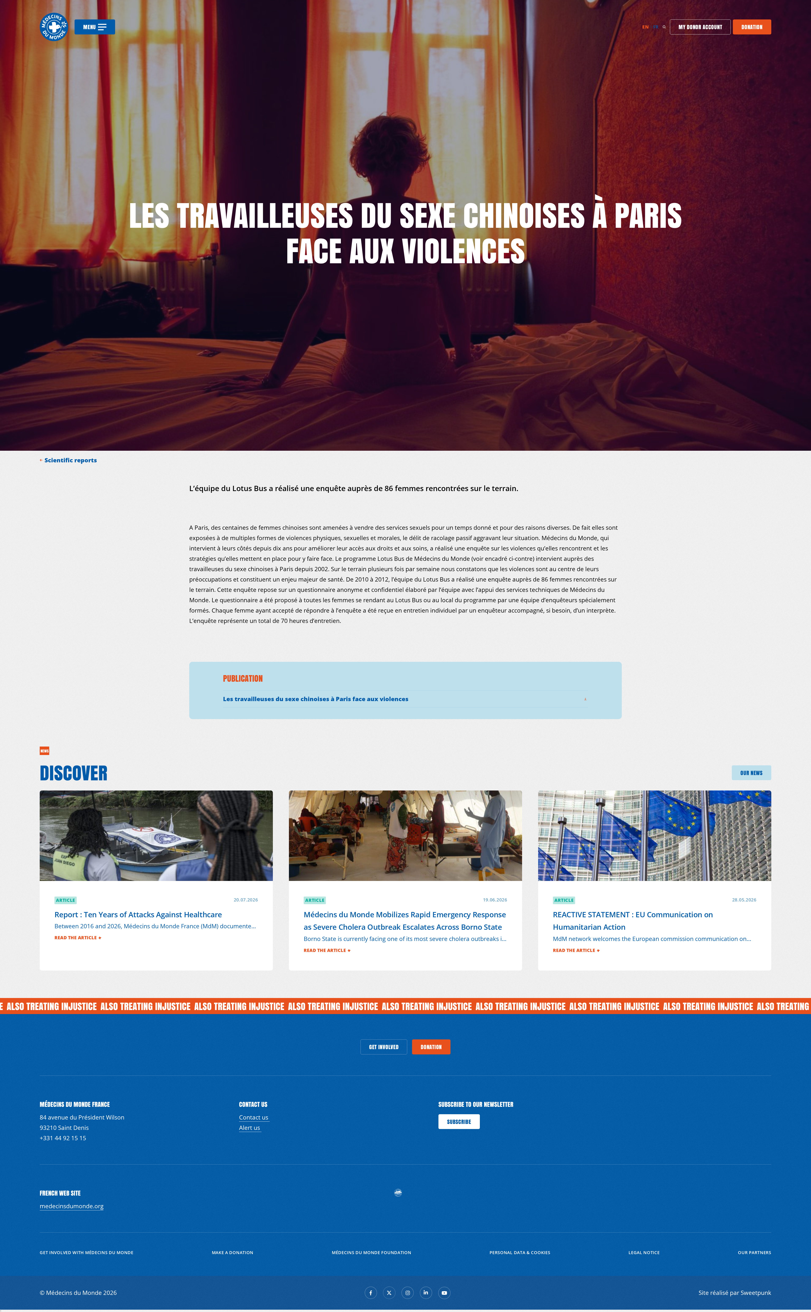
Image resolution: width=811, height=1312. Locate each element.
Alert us (250, 1128)
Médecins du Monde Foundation (371, 1252)
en (645, 27)
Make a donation (233, 1252)
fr (656, 27)
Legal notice (644, 1252)
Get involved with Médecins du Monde (86, 1252)
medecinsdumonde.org (71, 1206)
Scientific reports (71, 460)
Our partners (754, 1252)
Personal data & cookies (520, 1252)
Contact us (254, 1117)
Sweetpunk (756, 1293)
